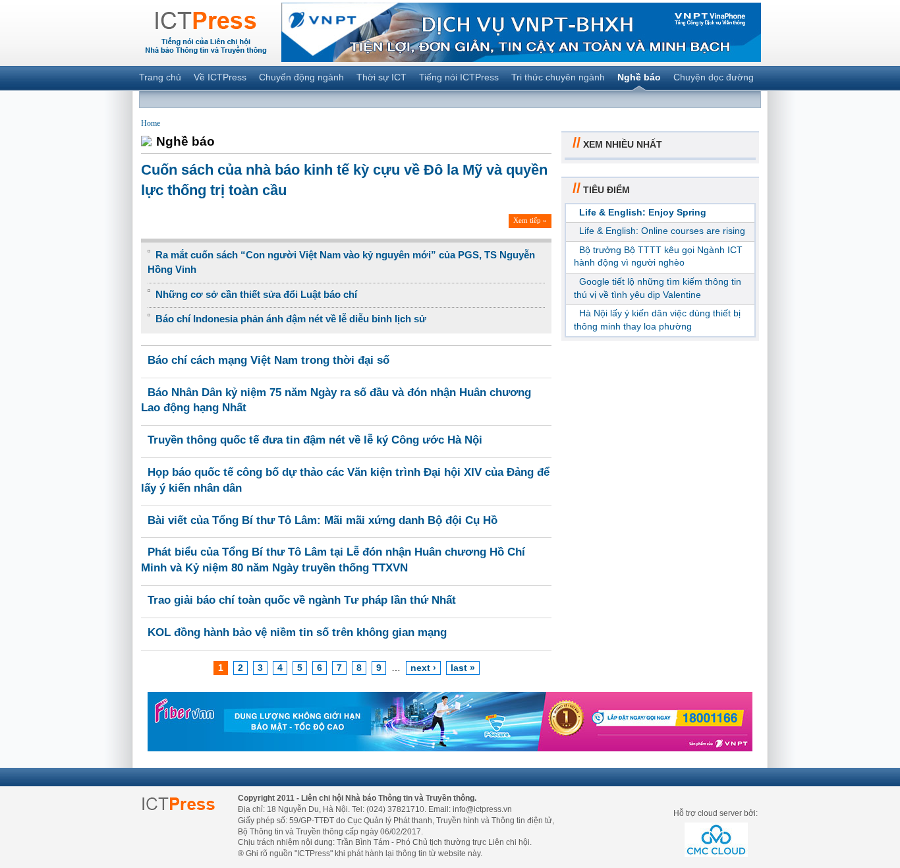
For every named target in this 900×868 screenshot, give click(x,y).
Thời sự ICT (381, 77)
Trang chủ (160, 77)
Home (150, 123)
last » (463, 667)
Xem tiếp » (530, 220)
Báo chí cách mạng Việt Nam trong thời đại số (268, 360)
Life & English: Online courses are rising (662, 230)
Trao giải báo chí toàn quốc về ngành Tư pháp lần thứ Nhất (302, 600)
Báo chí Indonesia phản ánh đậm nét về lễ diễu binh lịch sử (290, 318)
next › (423, 667)
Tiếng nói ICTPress (459, 77)
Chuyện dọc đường (713, 77)
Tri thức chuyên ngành (558, 77)
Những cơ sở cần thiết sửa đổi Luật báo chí (256, 294)
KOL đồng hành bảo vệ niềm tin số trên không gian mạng (297, 632)
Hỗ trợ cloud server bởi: (715, 813)
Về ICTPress (220, 77)
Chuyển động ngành (301, 77)
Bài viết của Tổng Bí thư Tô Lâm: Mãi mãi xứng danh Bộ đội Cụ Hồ (322, 520)
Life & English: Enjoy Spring (642, 212)
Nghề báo (639, 77)
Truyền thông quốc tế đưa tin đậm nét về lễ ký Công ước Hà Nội (315, 440)
